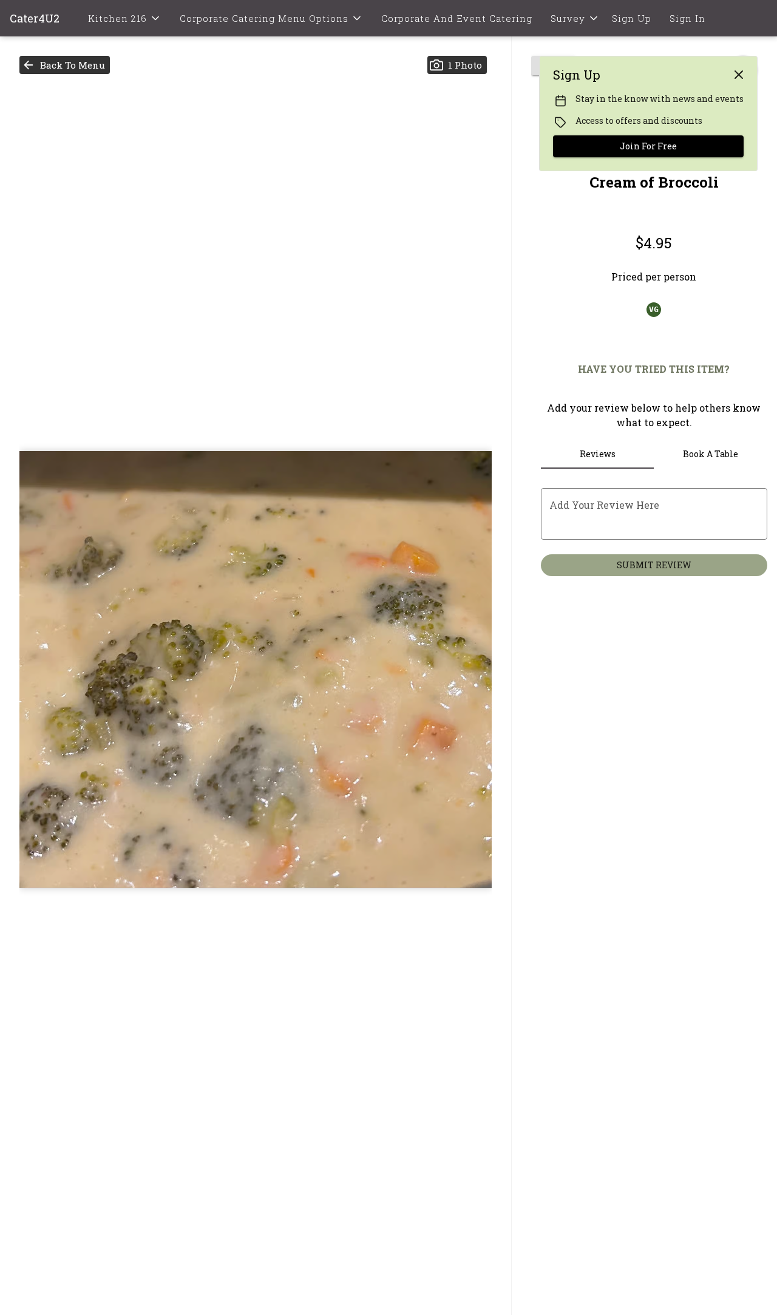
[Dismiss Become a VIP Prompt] (738, 74)
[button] (125, 18)
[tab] (597, 454)
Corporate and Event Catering (456, 18)
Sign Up (631, 18)
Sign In (687, 18)
